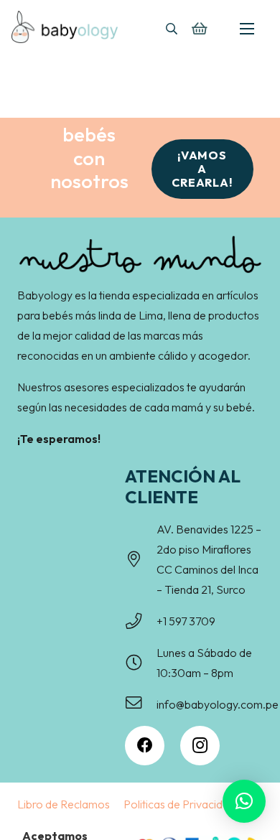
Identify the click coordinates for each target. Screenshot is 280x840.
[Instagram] (200, 745)
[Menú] (246, 29)
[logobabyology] (64, 27)
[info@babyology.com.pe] (141, 704)
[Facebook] (144, 745)
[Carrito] (199, 28)
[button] (171, 28)
